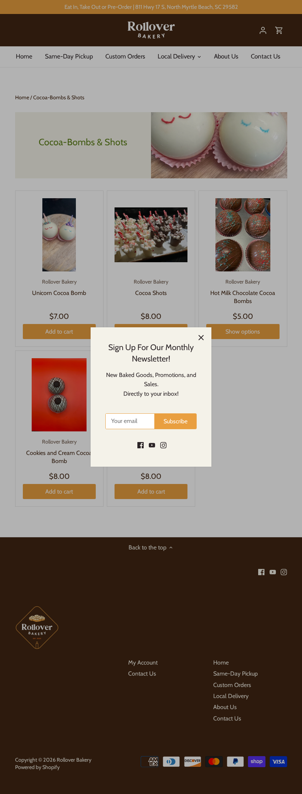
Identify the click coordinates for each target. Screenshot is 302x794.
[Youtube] (152, 445)
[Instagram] (163, 445)
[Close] (201, 338)
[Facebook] (140, 445)
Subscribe (175, 421)
